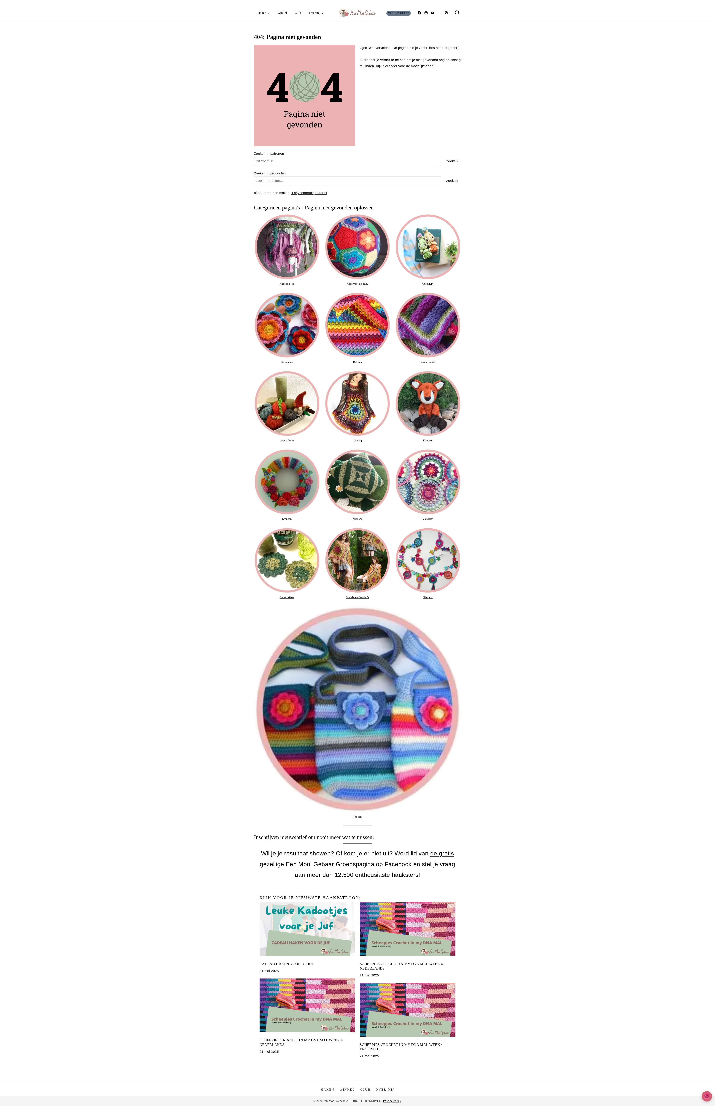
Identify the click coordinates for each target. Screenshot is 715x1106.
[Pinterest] (446, 12)
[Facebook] (419, 12)
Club (298, 13)
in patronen (269, 153)
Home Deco (287, 440)
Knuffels (428, 440)
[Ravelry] (439, 12)
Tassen (357, 816)
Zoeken (260, 153)
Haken (327, 1089)
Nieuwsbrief (398, 13)
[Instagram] (426, 12)
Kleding (357, 440)
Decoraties (287, 362)
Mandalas (427, 519)
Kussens (357, 519)
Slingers (428, 597)
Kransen (287, 519)
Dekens (357, 362)
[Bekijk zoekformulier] (457, 13)
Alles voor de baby (357, 283)
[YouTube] (432, 12)
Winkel (282, 13)
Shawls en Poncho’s (357, 597)
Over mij (385, 1089)
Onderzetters (287, 597)
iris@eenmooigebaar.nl (309, 193)
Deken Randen (428, 362)
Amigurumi (428, 283)
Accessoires (287, 283)
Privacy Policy (392, 1100)
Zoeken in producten (270, 173)
